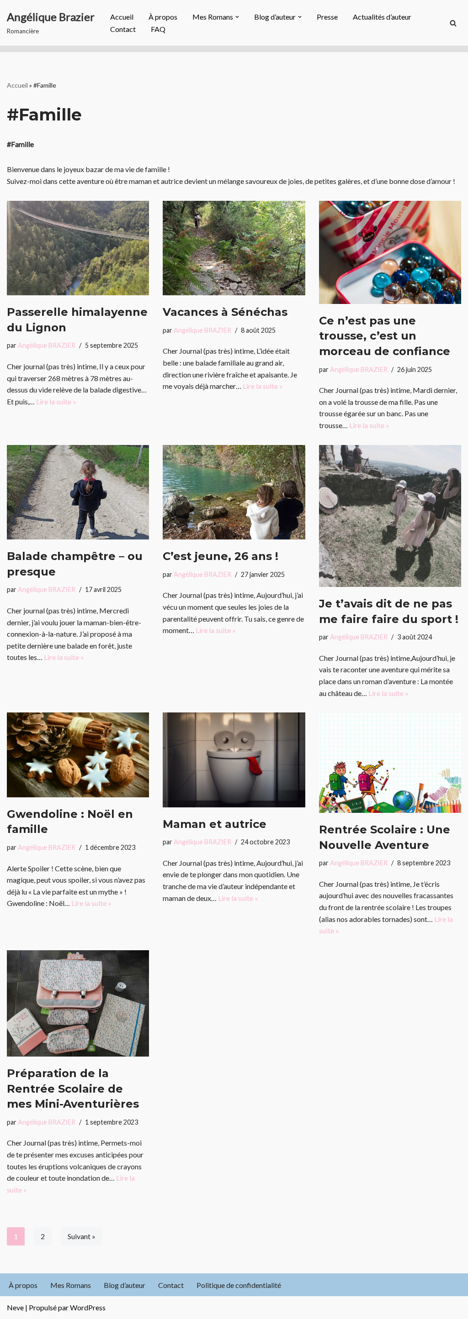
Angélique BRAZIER (46, 345)
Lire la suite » (56, 401)
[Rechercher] (453, 23)
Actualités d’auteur (382, 16)
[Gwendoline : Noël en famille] (78, 754)
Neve (15, 1307)
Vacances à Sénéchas (225, 312)
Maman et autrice (214, 824)
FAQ (158, 29)
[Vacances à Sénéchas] (234, 248)
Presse (327, 16)
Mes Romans (70, 1285)
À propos (163, 16)
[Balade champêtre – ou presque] (78, 492)
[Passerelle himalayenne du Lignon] (78, 248)
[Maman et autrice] (234, 759)
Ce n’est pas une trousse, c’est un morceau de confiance (384, 336)
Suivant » (82, 1236)
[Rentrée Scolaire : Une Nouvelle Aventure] (390, 762)
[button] (237, 17)
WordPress (88, 1307)
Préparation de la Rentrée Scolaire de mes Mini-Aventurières (73, 1088)
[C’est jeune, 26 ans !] (234, 492)
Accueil (121, 16)
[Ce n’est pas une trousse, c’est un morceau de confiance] (390, 252)
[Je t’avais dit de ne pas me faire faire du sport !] (390, 516)
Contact (123, 29)
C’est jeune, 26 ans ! (220, 556)
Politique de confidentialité (239, 1285)
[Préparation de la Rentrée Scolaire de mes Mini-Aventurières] (78, 1003)
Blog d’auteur (124, 1285)
